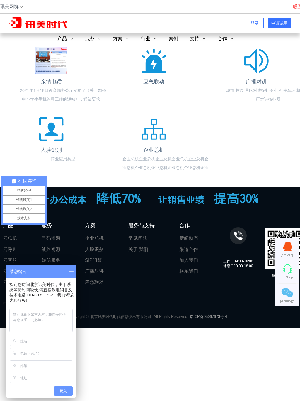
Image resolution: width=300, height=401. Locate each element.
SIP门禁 (93, 260)
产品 (62, 38)
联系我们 (188, 271)
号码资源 (51, 238)
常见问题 (137, 238)
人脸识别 (94, 249)
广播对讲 (94, 271)
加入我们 (188, 260)
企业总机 (94, 238)
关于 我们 (138, 249)
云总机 (10, 238)
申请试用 (279, 23)
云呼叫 (10, 249)
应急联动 (94, 282)
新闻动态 (188, 238)
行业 (145, 38)
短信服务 (51, 260)
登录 (254, 23)
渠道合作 (188, 249)
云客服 (10, 260)
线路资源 (51, 249)
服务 (90, 38)
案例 (173, 38)
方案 (117, 38)
